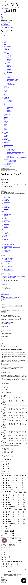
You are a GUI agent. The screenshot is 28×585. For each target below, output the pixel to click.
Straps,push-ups (6, 137)
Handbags (9, 111)
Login (2, 296)
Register (3, 312)
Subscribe (3, 190)
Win (5, 12)
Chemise (9, 83)
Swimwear (6, 49)
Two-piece (9, 101)
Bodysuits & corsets (12, 80)
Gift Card (6, 227)
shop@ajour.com (8, 261)
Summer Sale (7, 141)
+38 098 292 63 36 (5, 25)
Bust (7, 387)
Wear (5, 222)
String (8, 67)
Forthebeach (5, 104)
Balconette (9, 58)
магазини (3, 23)
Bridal (5, 86)
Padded (8, 62)
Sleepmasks (5, 127)
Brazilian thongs (11, 66)
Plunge (8, 60)
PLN (5, 44)
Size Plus (6, 131)
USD (5, 42)
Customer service (8, 147)
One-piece (9, 100)
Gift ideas (6, 142)
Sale (5, 225)
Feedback (6, 159)
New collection (7, 46)
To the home (4, 281)
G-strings (9, 69)
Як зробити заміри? (6, 323)
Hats (8, 108)
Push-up (9, 55)
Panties (5, 63)
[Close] (1, 283)
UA (5, 35)
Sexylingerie (5, 74)
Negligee (9, 81)
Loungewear (7, 114)
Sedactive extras (11, 84)
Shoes (8, 112)
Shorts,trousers (6, 120)
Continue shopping (5, 22)
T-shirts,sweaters (6, 117)
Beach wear (10, 107)
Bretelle (6, 8)
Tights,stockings (6, 134)
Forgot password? (5, 294)
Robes (5, 124)
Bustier (8, 53)
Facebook (9, 297)
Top (5, 52)
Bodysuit (6, 220)
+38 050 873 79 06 (8, 27)
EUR (5, 41)
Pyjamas (6, 215)
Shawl (8, 110)
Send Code (18, 305)
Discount (6, 139)
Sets (5, 115)
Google (18, 297)
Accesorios (6, 132)
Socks (5, 236)
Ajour (5, 5)
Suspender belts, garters (12, 79)
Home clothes (9, 390)
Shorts (8, 70)
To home (3, 180)
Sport (5, 125)
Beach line (6, 233)
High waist (9, 72)
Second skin (7, 221)
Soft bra (9, 56)
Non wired (9, 59)
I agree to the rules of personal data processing (13, 310)
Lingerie (6, 48)
